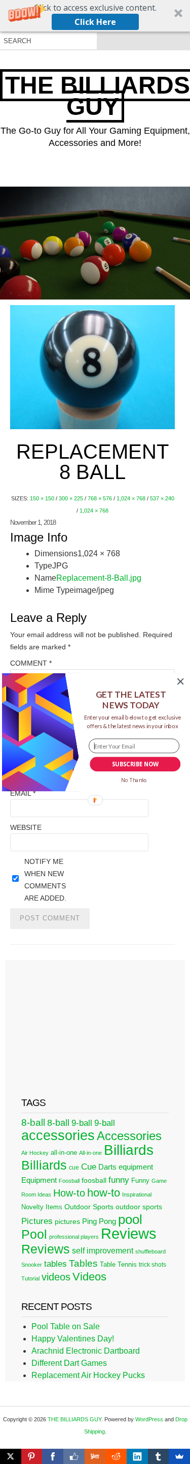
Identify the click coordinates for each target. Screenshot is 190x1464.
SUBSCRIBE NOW (134, 764)
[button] (130, 699)
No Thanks (133, 780)
